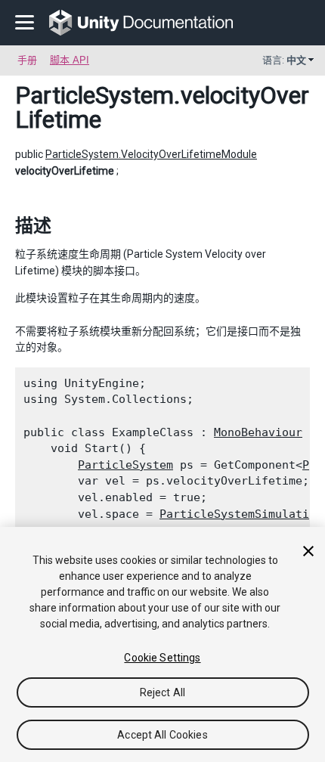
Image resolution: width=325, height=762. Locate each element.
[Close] (308, 551)
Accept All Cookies (162, 735)
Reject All (162, 692)
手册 (27, 60)
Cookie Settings (162, 658)
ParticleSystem (94, 95)
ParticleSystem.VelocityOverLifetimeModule (151, 154)
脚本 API (69, 60)
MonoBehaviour (258, 432)
